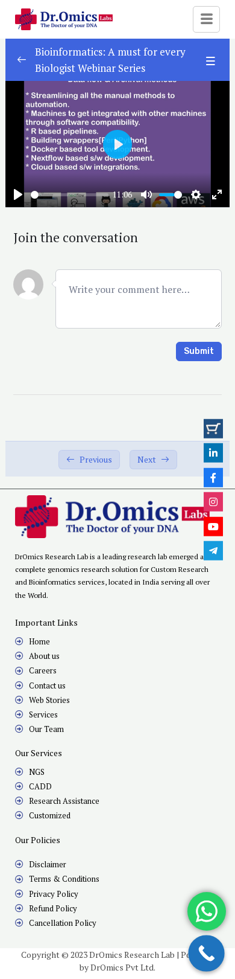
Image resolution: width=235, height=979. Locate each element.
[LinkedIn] (213, 453)
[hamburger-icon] (206, 19)
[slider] (69, 195)
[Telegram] (213, 550)
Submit (199, 351)
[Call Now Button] (206, 953)
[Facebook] (213, 477)
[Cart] (213, 428)
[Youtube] (213, 526)
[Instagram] (213, 502)
